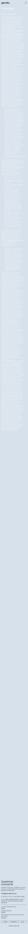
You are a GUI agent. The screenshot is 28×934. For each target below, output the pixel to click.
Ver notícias (3, 917)
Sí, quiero (3, 908)
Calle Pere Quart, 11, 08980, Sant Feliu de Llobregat (12, 364)
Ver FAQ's (3, 912)
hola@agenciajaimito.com (13, 240)
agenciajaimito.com (9, 30)
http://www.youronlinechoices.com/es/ (16, 156)
